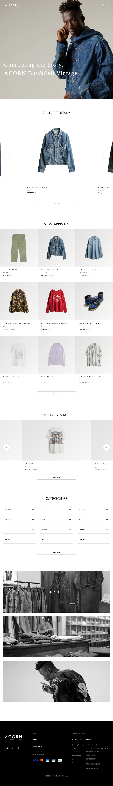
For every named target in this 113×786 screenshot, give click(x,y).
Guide (34, 739)
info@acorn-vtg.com (92, 769)
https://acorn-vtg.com (93, 764)
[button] (4, 155)
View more (56, 203)
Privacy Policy (37, 746)
